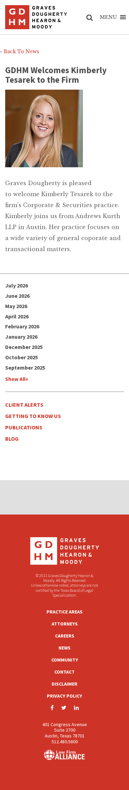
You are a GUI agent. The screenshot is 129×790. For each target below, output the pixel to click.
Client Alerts (24, 404)
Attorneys (65, 624)
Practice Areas (64, 612)
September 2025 (25, 367)
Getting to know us (33, 416)
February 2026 (22, 326)
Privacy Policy (64, 696)
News (64, 648)
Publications (23, 427)
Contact (64, 672)
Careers (64, 636)
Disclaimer (64, 684)
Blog (12, 438)
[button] (108, 17)
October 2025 (21, 357)
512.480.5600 (65, 741)
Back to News (21, 51)
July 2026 (16, 285)
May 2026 (16, 306)
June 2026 (17, 295)
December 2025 (24, 346)
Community (64, 660)
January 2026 (21, 336)
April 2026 (17, 316)
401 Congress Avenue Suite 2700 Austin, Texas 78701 (64, 730)
